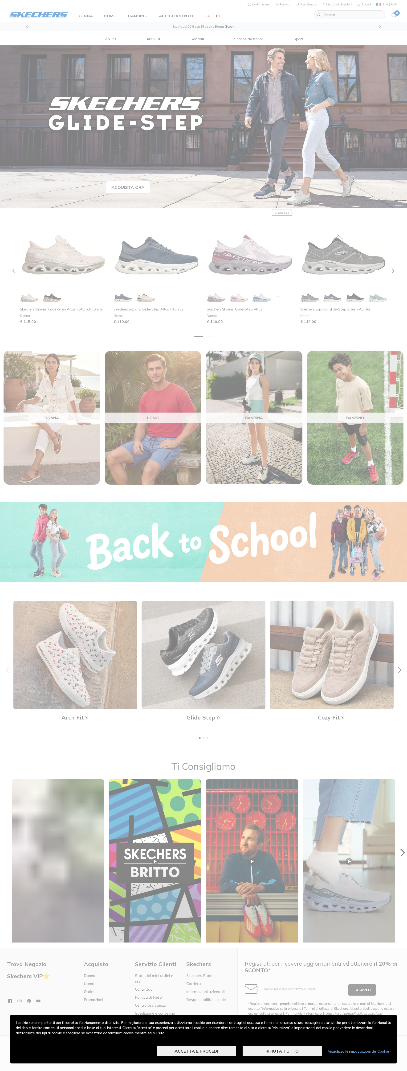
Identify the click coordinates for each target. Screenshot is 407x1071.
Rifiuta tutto (282, 1051)
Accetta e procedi (196, 1051)
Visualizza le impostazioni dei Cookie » (359, 1051)
